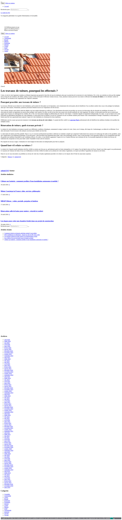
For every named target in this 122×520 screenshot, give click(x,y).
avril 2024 (7, 381)
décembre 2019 (8, 465)
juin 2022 (7, 417)
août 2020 (7, 452)
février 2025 (7, 367)
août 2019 (7, 471)
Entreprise (7, 43)
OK (111, 518)
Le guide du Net (5, 12)
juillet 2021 (7, 434)
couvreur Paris (74, 120)
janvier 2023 (7, 405)
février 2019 (7, 481)
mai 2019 (7, 476)
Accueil (6, 6)
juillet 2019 (7, 473)
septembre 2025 (8, 356)
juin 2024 (7, 380)
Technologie (7, 510)
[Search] (28, 226)
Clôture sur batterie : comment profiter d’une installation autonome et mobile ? (29, 181)
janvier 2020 (7, 463)
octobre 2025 (8, 354)
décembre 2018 (8, 484)
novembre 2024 (8, 372)
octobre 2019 (8, 468)
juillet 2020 (7, 453)
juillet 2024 (7, 378)
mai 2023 (7, 399)
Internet (6, 44)
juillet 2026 (7, 341)
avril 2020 (7, 458)
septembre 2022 (8, 412)
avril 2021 (7, 439)
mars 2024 (7, 383)
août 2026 (7, 339)
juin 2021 (7, 436)
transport (6, 512)
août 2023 (7, 394)
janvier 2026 (7, 349)
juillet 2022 (7, 415)
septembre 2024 (8, 375)
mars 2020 (7, 460)
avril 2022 (7, 420)
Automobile (7, 38)
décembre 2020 (8, 445)
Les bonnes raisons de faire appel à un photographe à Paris (20, 236)
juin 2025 (7, 360)
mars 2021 (7, 441)
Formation (7, 502)
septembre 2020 (8, 450)
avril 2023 (7, 400)
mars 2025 (7, 365)
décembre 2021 (8, 426)
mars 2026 (7, 346)
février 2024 (7, 384)
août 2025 (7, 357)
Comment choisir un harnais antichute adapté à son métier (20, 233)
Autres (6, 51)
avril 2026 (7, 344)
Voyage (6, 49)
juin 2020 (7, 455)
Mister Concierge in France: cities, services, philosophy (20, 191)
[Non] (114, 518)
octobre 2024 (8, 373)
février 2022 (7, 423)
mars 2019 (7, 479)
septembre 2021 (8, 431)
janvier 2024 (7, 386)
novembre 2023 (8, 389)
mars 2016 (7, 487)
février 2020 (7, 461)
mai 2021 (7, 437)
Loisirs (6, 46)
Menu (2, 3)
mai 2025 (7, 362)
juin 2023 (7, 397)
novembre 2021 (8, 428)
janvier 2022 (7, 425)
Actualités (7, 494)
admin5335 (18, 157)
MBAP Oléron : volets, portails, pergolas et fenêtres (19, 201)
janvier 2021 (7, 444)
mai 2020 (7, 457)
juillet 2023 (7, 396)
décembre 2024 (8, 370)
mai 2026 (7, 343)
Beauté (6, 40)
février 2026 (7, 347)
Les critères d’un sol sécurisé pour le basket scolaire (18, 238)
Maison (6, 41)
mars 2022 (7, 421)
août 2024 (7, 376)
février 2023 (7, 404)
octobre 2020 (8, 449)
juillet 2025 (7, 359)
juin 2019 (7, 474)
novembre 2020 (8, 447)
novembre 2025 (8, 352)
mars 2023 (7, 402)
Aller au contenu (10, 3)
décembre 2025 (8, 351)
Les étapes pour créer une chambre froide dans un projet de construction (27, 221)
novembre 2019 (8, 466)
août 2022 (7, 413)
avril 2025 (7, 364)
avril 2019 (7, 478)
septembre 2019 (8, 469)
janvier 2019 (7, 482)
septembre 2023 (8, 392)
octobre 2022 (8, 410)
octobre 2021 (8, 429)
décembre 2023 (8, 388)
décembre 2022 (8, 407)
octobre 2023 (8, 391)
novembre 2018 (8, 486)
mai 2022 (7, 418)
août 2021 (7, 433)
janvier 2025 (7, 368)
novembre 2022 (8, 408)
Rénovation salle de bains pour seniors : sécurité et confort (22, 211)
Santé (5, 48)
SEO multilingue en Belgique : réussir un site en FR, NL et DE (22, 235)
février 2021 (7, 442)
